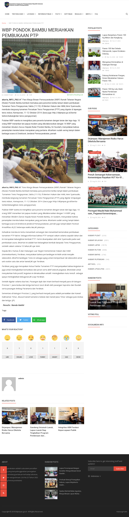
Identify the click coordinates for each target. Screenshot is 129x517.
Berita (88, 14)
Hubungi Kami (122, 511)
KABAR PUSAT (8, 95)
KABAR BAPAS (94, 254)
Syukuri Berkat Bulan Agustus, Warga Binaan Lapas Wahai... (70, 492)
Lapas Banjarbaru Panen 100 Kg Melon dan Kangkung (114, 36)
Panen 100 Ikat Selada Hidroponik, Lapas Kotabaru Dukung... (113, 51)
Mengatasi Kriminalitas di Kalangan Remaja (112, 63)
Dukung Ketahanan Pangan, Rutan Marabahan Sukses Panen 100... (113, 78)
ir (102, 57)
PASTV (57, 14)
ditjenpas (105, 41)
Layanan (30, 14)
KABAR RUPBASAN (96, 259)
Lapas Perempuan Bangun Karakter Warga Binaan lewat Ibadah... (70, 470)
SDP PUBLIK (68, 14)
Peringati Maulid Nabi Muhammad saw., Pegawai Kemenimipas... (105, 212)
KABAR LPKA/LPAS (96, 269)
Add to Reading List (76, 95)
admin (21, 378)
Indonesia (95, 476)
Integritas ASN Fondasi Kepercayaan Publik (68, 428)
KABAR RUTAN (94, 249)
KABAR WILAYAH (95, 240)
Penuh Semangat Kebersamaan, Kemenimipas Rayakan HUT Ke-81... (106, 176)
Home (7, 14)
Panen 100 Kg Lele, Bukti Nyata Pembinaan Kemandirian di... (112, 91)
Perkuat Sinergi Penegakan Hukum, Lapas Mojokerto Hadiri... (69, 482)
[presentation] (118, 288)
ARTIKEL (92, 264)
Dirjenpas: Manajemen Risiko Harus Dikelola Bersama (12, 430)
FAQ (96, 14)
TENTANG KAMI (17, 14)
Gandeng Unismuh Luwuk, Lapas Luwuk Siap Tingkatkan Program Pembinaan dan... (41, 431)
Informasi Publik (45, 14)
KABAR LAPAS (94, 245)
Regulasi (78, 14)
